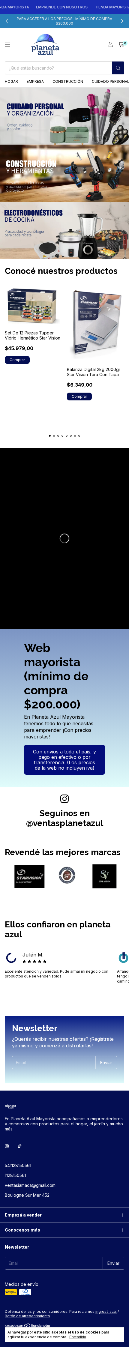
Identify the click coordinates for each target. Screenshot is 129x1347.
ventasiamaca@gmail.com (30, 1185)
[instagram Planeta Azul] (7, 1145)
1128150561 (15, 1175)
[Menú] (7, 44)
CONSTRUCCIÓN (67, 81)
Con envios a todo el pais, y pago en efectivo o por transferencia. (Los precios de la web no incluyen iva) (64, 760)
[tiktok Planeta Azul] (19, 1145)
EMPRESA (35, 81)
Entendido (77, 1337)
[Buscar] (118, 67)
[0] (121, 44)
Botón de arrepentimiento (27, 1316)
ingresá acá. (106, 1311)
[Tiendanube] (28, 1327)
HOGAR (11, 81)
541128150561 (18, 1165)
